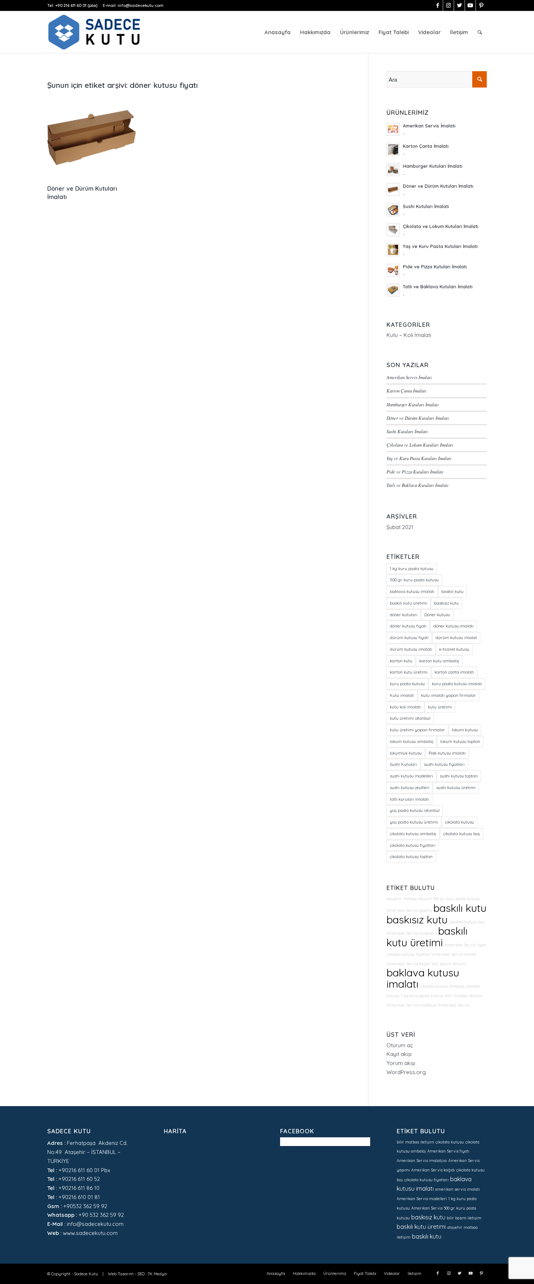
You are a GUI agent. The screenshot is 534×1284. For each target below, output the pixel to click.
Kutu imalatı (402, 695)
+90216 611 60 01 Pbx (84, 1170)
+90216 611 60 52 (79, 1178)
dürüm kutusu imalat (456, 637)
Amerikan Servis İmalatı (409, 377)
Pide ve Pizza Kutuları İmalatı (415, 471)
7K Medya (157, 1273)
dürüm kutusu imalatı (411, 649)
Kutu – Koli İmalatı (409, 335)
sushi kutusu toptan (459, 776)
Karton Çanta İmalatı (406, 390)
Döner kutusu (437, 614)
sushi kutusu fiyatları (444, 764)
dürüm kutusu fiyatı (409, 637)
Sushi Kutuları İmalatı (407, 431)
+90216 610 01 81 (79, 1197)
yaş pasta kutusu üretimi (414, 822)
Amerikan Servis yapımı (409, 910)
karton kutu (401, 660)
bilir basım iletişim (449, 963)
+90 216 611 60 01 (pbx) (76, 5)
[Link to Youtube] (470, 5)
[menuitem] (277, 32)
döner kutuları (403, 614)
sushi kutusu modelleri (411, 776)
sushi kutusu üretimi (456, 787)
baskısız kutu (446, 603)
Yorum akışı (401, 1063)
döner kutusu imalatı (453, 626)
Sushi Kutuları (403, 764)
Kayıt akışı (399, 1054)
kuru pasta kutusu (407, 683)
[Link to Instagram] (448, 5)
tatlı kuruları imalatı (409, 799)
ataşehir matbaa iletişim (409, 898)
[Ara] (480, 32)
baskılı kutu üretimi (408, 603)
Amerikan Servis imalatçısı (412, 1005)
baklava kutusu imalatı (412, 591)
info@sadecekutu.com (140, 5)
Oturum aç (400, 1045)
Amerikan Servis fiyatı (465, 944)
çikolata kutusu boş (461, 833)
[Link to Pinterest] (481, 5)
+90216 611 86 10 (79, 1188)
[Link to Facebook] (437, 5)
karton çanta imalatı (454, 672)
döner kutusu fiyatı (408, 626)
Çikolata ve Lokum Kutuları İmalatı (420, 445)
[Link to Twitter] (459, 5)
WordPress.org (406, 1072)
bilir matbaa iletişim (463, 995)
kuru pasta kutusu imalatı (457, 683)
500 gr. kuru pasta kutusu (414, 579)
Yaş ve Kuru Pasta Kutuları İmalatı (419, 458)
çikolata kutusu (459, 822)
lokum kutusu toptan (460, 741)
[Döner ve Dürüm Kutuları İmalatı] (91, 137)
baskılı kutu (452, 591)
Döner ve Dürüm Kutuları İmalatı (418, 418)
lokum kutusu (465, 729)
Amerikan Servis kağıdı (408, 963)
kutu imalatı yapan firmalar (448, 695)
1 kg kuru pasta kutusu (411, 568)
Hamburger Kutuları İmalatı (413, 404)
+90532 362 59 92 (85, 1206)
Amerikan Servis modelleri (412, 933)
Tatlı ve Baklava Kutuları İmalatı (418, 485)
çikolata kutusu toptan (411, 856)
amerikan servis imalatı (454, 954)
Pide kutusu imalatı (447, 753)
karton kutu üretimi (409, 672)
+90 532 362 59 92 (101, 1214)
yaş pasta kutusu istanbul (415, 810)
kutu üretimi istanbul (410, 718)
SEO (141, 1273)
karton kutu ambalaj (439, 660)
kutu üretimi (440, 707)
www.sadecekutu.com (90, 1233)
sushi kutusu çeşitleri (409, 787)
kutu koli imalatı (405, 707)
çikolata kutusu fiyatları (413, 845)
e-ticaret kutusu (454, 649)
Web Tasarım (121, 1273)
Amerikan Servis (453, 1005)
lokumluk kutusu (406, 753)
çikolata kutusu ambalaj (413, 833)
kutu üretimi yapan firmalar (417, 729)
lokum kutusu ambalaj (411, 741)
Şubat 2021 (400, 527)
